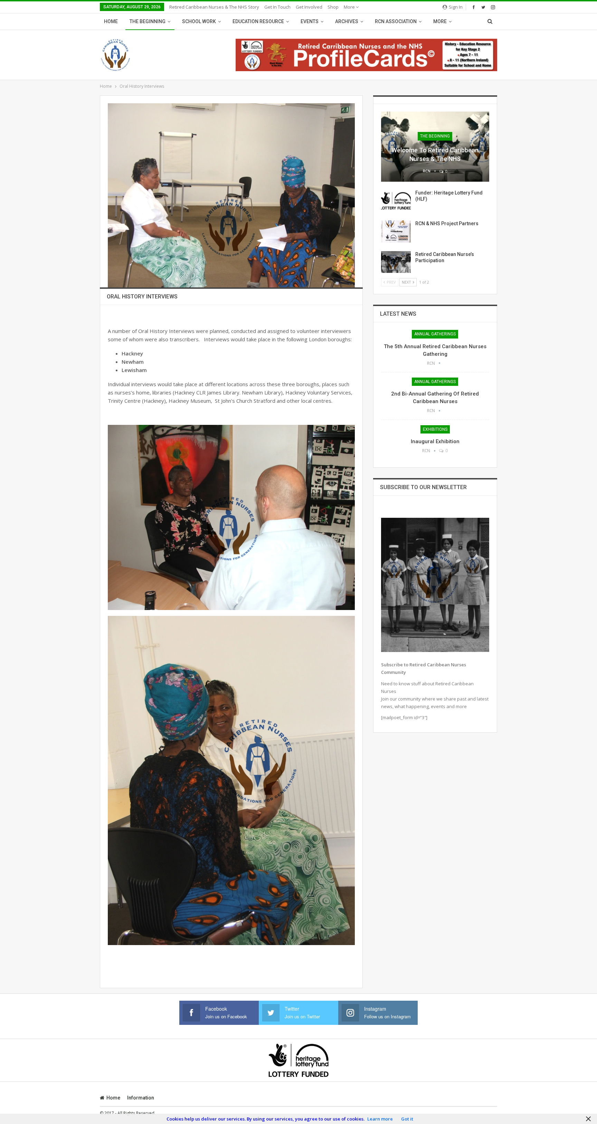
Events (310, 21)
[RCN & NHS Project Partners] (396, 231)
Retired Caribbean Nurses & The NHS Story (214, 7)
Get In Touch (277, 7)
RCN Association (396, 21)
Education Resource (258, 21)
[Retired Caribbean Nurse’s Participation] (396, 262)
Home (111, 21)
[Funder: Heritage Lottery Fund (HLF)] (396, 201)
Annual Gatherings (435, 334)
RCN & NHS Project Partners (446, 223)
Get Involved (309, 7)
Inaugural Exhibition (435, 441)
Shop (333, 7)
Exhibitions (435, 429)
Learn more (380, 1119)
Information (140, 1098)
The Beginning (147, 21)
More (350, 7)
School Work (199, 21)
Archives (346, 21)
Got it (407, 1119)
